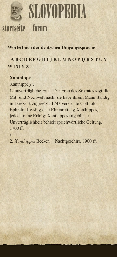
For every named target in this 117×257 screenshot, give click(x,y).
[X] (17, 66)
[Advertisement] (58, 181)
